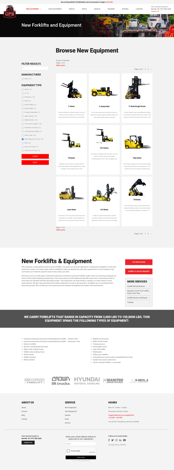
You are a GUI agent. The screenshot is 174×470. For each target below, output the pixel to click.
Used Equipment (55, 9)
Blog (23, 415)
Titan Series (137, 158)
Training (111, 9)
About (24, 408)
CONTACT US (155, 11)
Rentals (67, 415)
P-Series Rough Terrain (137, 106)
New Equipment (32, 9)
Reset (35, 162)
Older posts (60, 65)
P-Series (71, 106)
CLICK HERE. (109, 2)
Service (97, 9)
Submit (35, 156)
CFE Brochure (138, 262)
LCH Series (104, 209)
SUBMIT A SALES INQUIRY (139, 271)
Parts (84, 9)
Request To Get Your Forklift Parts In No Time (138, 292)
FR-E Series (104, 148)
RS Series (137, 200)
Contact (24, 419)
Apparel (125, 9)
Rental (72, 9)
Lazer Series (71, 209)
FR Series (71, 158)
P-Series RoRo (104, 106)
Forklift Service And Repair (137, 298)
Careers (139, 9)
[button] (60, 381)
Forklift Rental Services (136, 286)
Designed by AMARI (117, 445)
